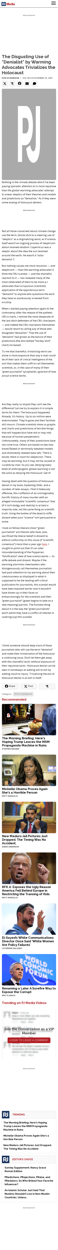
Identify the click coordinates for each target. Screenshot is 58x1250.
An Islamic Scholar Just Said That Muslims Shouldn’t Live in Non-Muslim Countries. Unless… (27, 1194)
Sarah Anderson (10, 847)
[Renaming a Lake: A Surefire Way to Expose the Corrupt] (29, 969)
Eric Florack (8, 995)
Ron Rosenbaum (10, 78)
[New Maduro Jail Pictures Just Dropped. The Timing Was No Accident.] (29, 817)
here (44, 544)
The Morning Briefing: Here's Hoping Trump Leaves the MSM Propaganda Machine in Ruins (26, 741)
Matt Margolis (10, 796)
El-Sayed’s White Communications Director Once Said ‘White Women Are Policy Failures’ (28, 941)
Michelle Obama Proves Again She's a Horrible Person (25, 790)
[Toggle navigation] (54, 4)
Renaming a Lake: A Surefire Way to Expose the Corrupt (29, 990)
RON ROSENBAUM (23, 694)
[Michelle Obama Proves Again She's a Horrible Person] (29, 770)
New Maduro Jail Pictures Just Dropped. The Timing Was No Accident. (25, 839)
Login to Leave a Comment (29, 1040)
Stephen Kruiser (10, 749)
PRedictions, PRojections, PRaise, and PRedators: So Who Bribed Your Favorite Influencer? (29, 1181)
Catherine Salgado (12, 948)
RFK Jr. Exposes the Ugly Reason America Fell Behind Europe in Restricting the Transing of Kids (26, 890)
